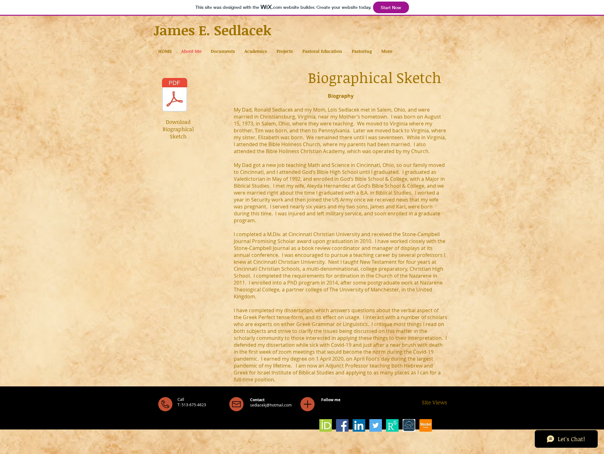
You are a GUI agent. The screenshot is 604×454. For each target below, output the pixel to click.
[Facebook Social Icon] (342, 425)
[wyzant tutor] (425, 425)
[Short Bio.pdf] (174, 96)
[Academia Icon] (409, 425)
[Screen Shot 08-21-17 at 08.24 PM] (325, 425)
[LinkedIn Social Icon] (359, 425)
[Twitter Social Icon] (375, 425)
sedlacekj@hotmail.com (271, 404)
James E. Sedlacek (212, 30)
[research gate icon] (392, 425)
